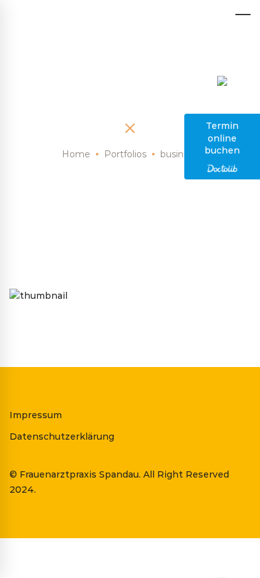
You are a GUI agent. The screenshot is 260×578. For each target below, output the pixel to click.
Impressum (35, 415)
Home (76, 154)
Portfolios (125, 154)
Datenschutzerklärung (61, 436)
